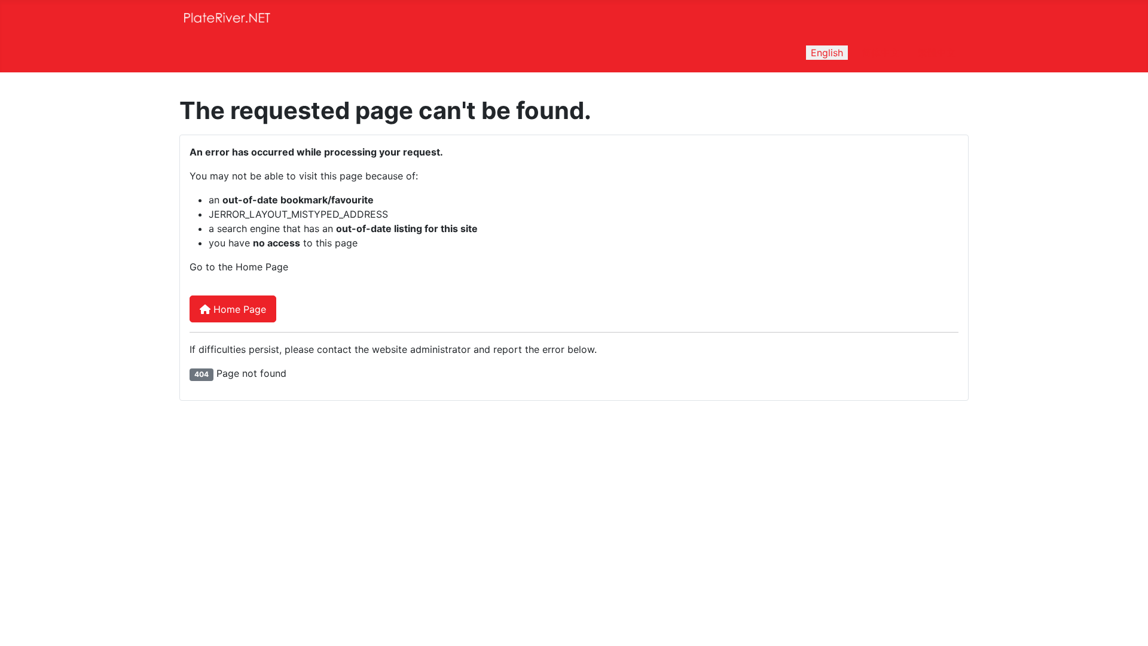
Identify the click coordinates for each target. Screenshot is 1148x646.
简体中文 (881, 53)
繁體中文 (937, 53)
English (827, 53)
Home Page (238, 309)
